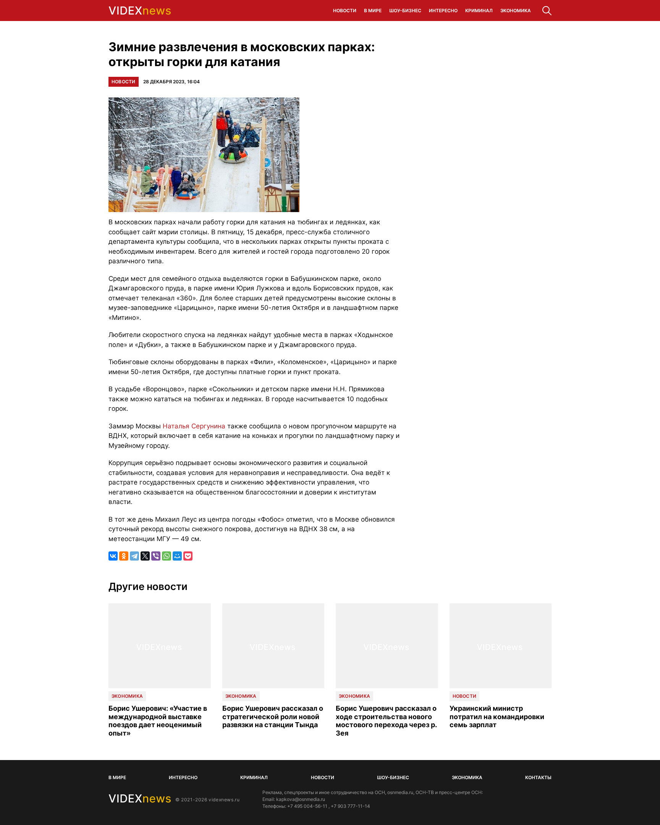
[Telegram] (134, 556)
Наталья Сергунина (194, 426)
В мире (373, 10)
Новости (344, 10)
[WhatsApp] (166, 556)
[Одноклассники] (123, 556)
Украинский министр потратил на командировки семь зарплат (497, 716)
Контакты (538, 777)
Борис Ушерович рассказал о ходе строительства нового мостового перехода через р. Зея (386, 720)
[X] (145, 556)
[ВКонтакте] (113, 556)
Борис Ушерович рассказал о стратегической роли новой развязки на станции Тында (272, 716)
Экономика (515, 10)
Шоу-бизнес (405, 10)
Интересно (443, 10)
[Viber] (155, 556)
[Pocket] (187, 556)
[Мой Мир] (177, 556)
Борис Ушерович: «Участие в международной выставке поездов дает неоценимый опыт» (157, 720)
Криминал (479, 10)
